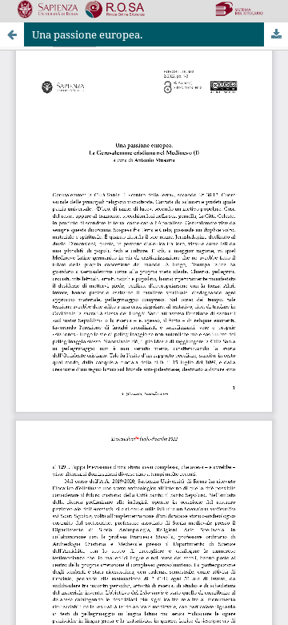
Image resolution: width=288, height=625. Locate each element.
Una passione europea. (87, 34)
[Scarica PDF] (276, 34)
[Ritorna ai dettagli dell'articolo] (12, 34)
